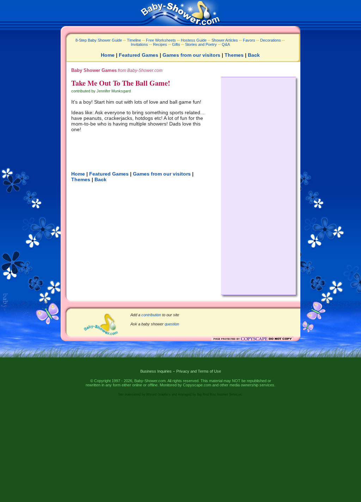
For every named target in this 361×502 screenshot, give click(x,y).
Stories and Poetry (201, 44)
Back (254, 55)
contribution (151, 315)
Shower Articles (225, 40)
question (172, 324)
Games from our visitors (191, 55)
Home (108, 55)
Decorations (270, 40)
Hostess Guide (194, 40)
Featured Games (138, 55)
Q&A (226, 44)
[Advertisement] (258, 184)
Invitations (139, 44)
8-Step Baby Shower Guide (98, 40)
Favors (249, 40)
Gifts (176, 44)
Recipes (159, 44)
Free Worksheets (161, 40)
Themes (234, 55)
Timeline (134, 40)
